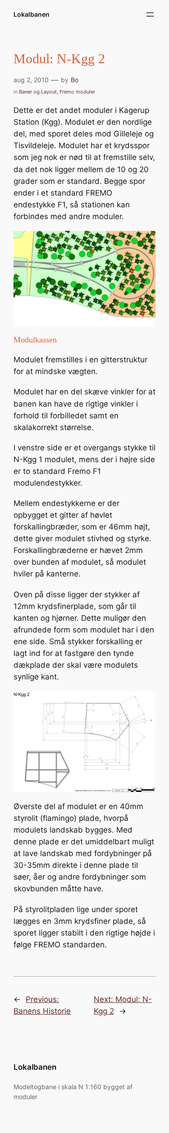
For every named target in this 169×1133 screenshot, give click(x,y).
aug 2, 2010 (31, 80)
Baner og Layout (38, 92)
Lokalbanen (32, 14)
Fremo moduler (77, 92)
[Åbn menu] (150, 14)
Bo (74, 80)
